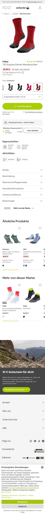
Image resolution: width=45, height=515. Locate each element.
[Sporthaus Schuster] (22, 8)
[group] (22, 35)
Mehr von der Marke (22, 208)
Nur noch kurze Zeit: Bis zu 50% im (15, 2)
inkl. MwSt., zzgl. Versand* (21, 69)
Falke (5, 61)
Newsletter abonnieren (15, 390)
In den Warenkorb (24, 106)
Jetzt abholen (32, 130)
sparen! (39, 2)
